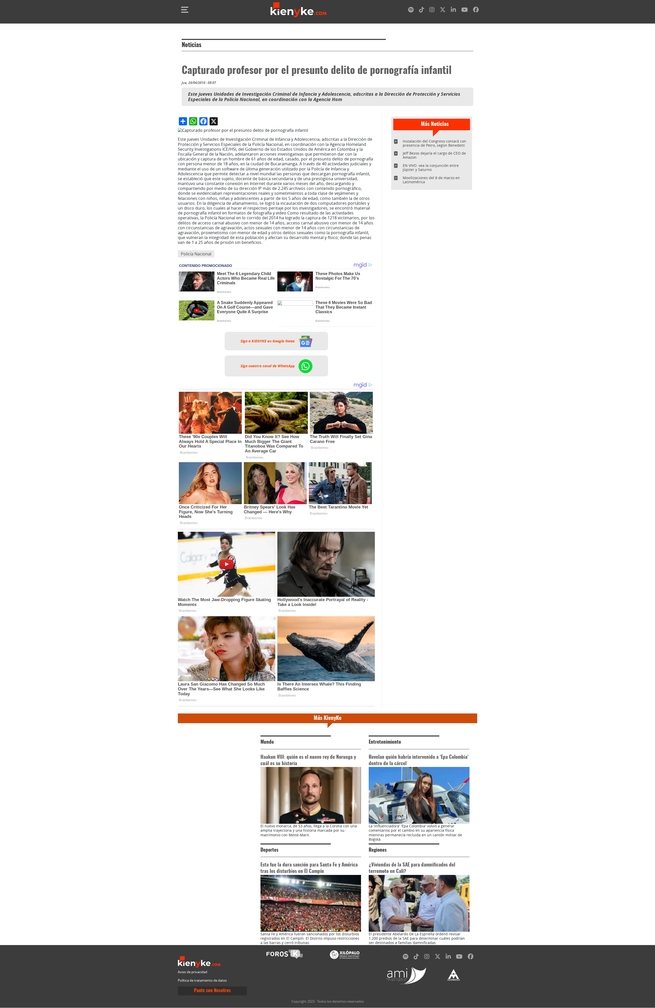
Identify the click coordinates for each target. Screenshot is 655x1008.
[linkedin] (453, 11)
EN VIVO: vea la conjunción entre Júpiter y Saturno (431, 167)
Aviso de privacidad (192, 972)
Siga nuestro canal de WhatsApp (268, 365)
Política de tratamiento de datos (202, 980)
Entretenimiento (385, 742)
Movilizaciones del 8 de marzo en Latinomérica (431, 179)
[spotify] (411, 11)
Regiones (378, 850)
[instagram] (431, 11)
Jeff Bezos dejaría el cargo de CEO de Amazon (434, 155)
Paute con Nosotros (212, 991)
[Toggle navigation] (185, 10)
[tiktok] (421, 11)
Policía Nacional (196, 254)
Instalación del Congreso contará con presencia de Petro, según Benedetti (434, 143)
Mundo (267, 742)
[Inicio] (298, 9)
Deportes (269, 850)
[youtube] (464, 11)
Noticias (191, 45)
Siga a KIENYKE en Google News (268, 341)
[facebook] (476, 11)
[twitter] (442, 11)
